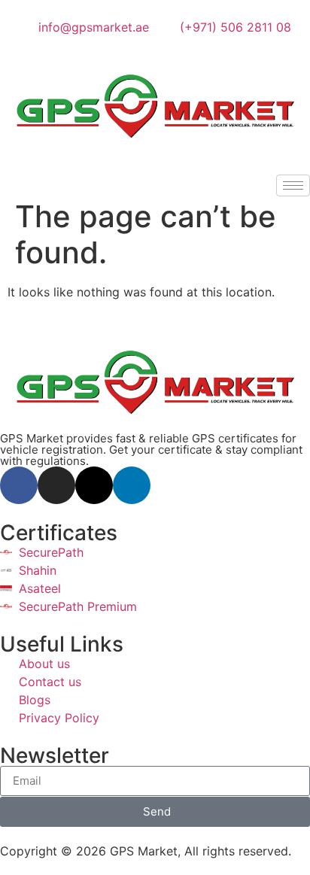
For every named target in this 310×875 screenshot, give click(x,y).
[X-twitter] (94, 485)
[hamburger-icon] (293, 185)
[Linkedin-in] (131, 485)
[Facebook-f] (19, 485)
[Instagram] (56, 485)
